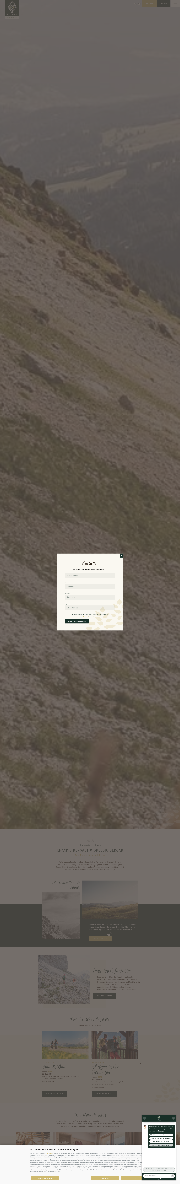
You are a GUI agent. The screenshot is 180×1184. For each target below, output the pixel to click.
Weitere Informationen (45, 1178)
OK (135, 1178)
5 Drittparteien (50, 1153)
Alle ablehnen (105, 1178)
